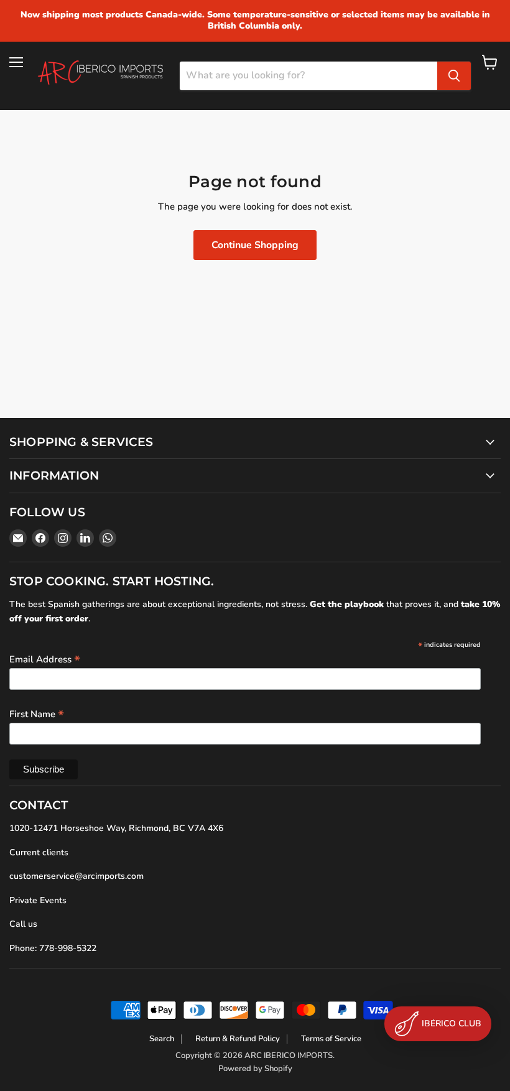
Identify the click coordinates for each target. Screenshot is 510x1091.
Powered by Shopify (255, 1068)
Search (161, 1038)
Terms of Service (331, 1038)
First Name (36, 713)
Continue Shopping (255, 245)
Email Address (44, 658)
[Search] (454, 76)
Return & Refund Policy (237, 1038)
